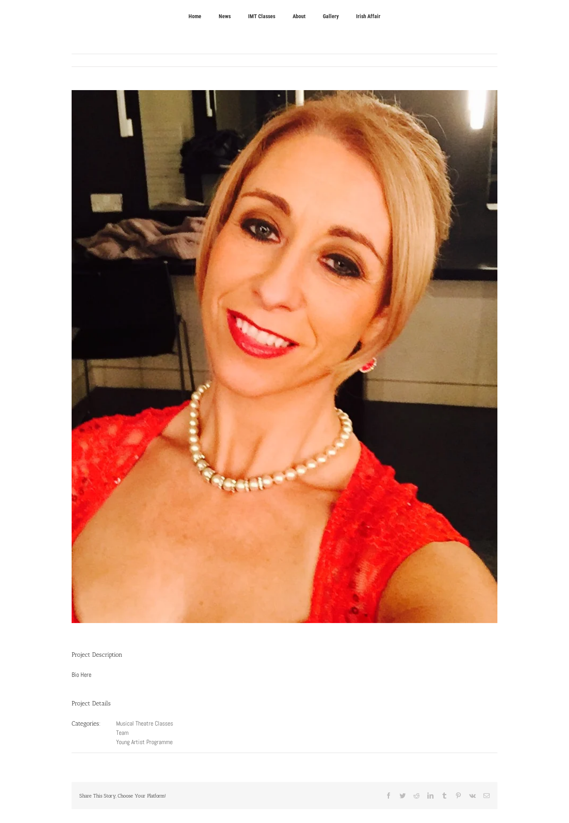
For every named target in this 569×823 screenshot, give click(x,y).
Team (122, 733)
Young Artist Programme (144, 742)
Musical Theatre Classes (144, 723)
